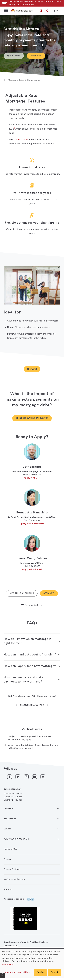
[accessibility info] (31, 899)
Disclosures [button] (34, 729)
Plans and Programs (16, 839)
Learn (7, 829)
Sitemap (8, 889)
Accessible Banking (14, 899)
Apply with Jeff (32, 478)
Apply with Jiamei (32, 569)
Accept (54, 972)
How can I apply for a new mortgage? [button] (30, 666)
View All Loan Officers (22, 593)
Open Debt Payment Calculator (32, 418)
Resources (10, 819)
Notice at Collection (14, 879)
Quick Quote (13, 56)
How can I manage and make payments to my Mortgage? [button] (23, 679)
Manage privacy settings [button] (17, 972)
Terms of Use (10, 849)
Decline (40, 972)
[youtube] (42, 776)
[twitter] (17, 776)
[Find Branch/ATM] (47, 11)
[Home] (22, 10)
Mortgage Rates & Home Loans (24, 80)
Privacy (7, 859)
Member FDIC (11, 946)
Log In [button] (54, 11)
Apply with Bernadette (32, 524)
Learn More (8, 965)
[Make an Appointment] (39, 11)
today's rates (21, 139)
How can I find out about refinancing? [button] (30, 654)
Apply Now (36, 56)
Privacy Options (12, 869)
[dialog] (32, 963)
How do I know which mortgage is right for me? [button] (27, 641)
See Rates (32, 369)
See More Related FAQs (32, 705)
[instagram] (26, 776)
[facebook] (9, 776)
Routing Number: (13, 789)
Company (9, 809)
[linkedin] (34, 776)
